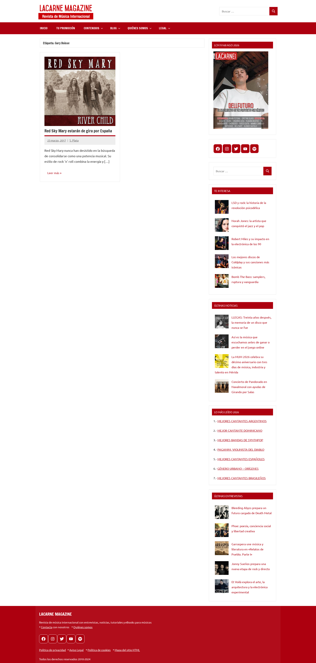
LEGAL (163, 28)
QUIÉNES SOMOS (138, 28)
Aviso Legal (76, 650)
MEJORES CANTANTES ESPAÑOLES (241, 459)
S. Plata (74, 140)
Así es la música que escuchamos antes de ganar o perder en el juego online (251, 342)
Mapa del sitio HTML (127, 650)
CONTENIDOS (91, 28)
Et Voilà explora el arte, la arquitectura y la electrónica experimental (250, 587)
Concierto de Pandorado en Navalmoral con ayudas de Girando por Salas (249, 387)
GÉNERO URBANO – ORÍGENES (238, 468)
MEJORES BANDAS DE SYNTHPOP (240, 440)
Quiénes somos (83, 627)
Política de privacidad (52, 650)
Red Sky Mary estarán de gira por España (78, 131)
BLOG (113, 28)
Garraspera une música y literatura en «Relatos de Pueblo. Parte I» (248, 549)
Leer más (53, 173)
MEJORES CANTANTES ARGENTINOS (242, 421)
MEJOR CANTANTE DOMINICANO (239, 430)
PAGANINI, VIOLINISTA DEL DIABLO (240, 449)
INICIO (44, 28)
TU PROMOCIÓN (65, 28)
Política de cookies (99, 650)
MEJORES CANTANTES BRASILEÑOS (241, 478)
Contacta (46, 627)
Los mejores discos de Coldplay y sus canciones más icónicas (250, 262)
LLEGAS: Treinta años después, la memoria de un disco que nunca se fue (251, 322)
